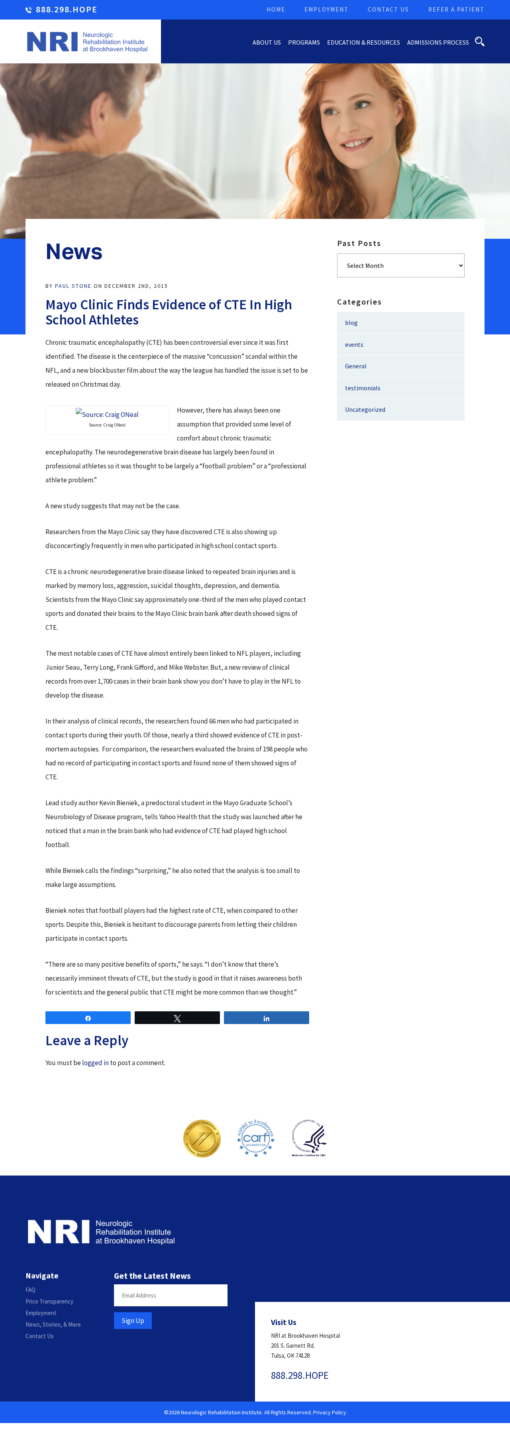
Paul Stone (73, 285)
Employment (326, 9)
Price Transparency (49, 1301)
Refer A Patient (456, 9)
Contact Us (388, 9)
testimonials (363, 388)
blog (351, 322)
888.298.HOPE (67, 10)
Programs (304, 42)
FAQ (30, 1290)
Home (276, 9)
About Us (267, 42)
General (356, 366)
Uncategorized (365, 409)
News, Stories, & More (53, 1324)
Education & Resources (363, 42)
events (354, 344)
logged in (95, 1062)
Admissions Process (438, 42)
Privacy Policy (329, 1412)
